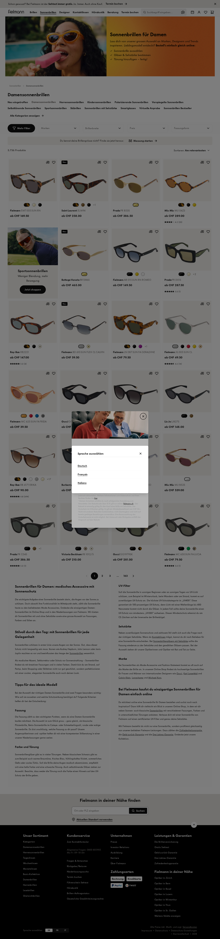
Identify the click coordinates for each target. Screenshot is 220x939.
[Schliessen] (140, 454)
